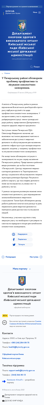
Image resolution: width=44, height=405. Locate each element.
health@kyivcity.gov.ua (19, 347)
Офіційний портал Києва (13, 354)
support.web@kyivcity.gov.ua (22, 371)
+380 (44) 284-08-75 (20, 343)
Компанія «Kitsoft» (15, 380)
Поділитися (22, 239)
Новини (7, 73)
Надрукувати (22, 234)
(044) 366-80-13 (18, 375)
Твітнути (21, 244)
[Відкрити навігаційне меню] (39, 12)
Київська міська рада (11, 358)
